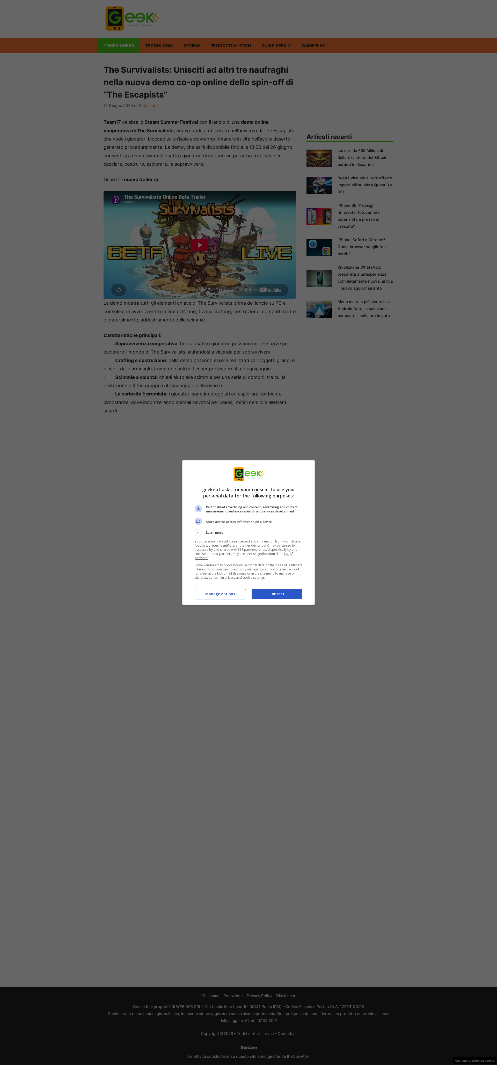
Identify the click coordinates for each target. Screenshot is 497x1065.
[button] (248, 532)
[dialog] (248, 532)
